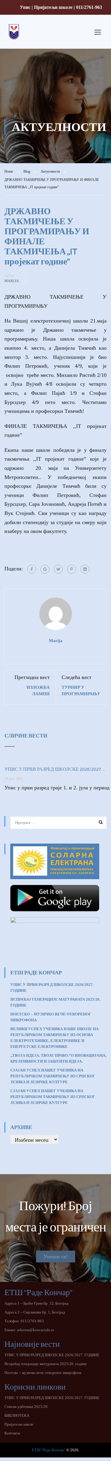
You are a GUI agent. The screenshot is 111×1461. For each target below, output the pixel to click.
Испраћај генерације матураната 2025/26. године (45, 1364)
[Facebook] (31, 569)
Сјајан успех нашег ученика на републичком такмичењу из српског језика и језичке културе (52, 1097)
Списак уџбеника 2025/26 (26, 1406)
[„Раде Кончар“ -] (14, 36)
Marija (11, 281)
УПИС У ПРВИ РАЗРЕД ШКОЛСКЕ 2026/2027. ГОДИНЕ (55, 769)
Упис (25, 7)
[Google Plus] (45, 569)
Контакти (12, 1433)
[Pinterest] (71, 569)
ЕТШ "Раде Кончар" (48, 1450)
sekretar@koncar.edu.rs (35, 1330)
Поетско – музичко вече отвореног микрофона (42, 1372)
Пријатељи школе (53, 7)
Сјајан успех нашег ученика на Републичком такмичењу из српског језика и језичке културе (52, 1076)
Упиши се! (56, 1256)
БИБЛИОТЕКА (16, 1415)
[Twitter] (58, 569)
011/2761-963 (89, 7)
